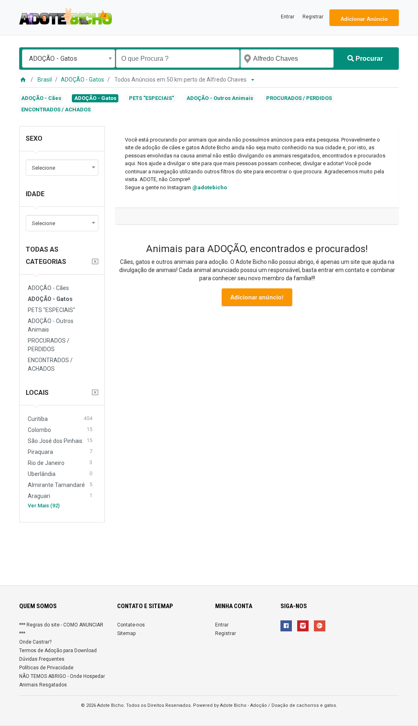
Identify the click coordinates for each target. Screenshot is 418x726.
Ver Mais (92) (44, 505)
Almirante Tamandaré (60, 484)
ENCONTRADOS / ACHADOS (56, 109)
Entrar (287, 17)
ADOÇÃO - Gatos (82, 79)
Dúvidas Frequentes (41, 659)
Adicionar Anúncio (364, 18)
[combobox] (68, 58)
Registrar (312, 17)
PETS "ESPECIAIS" (151, 98)
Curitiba (60, 418)
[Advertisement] (209, 550)
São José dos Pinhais (60, 440)
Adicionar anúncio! (257, 297)
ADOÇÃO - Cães (41, 98)
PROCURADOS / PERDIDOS (299, 98)
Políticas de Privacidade (46, 668)
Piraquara (60, 451)
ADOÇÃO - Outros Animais (220, 98)
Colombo (60, 429)
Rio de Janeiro (60, 462)
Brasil (45, 79)
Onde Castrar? (35, 642)
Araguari (60, 495)
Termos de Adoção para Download (58, 650)
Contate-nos (131, 625)
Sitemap (126, 633)
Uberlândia (60, 473)
